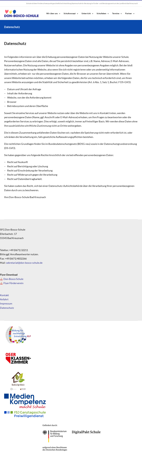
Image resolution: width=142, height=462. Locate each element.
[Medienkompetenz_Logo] (25, 394)
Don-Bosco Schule (13, 278)
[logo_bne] (18, 326)
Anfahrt (4, 299)
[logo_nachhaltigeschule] (18, 372)
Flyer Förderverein (13, 283)
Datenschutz (7, 307)
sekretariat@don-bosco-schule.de (24, 262)
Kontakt (4, 295)
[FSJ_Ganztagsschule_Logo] (25, 412)
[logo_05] (18, 349)
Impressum (6, 303)
